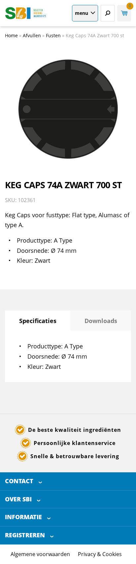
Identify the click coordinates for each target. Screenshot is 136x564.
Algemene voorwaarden (40, 554)
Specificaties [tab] (37, 321)
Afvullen (32, 35)
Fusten (53, 35)
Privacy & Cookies (100, 554)
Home (11, 35)
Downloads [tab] (101, 321)
